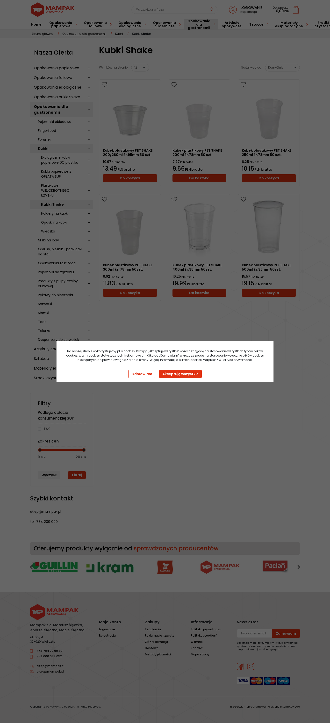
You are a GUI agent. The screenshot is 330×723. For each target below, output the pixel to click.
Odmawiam (141, 374)
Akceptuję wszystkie (180, 374)
